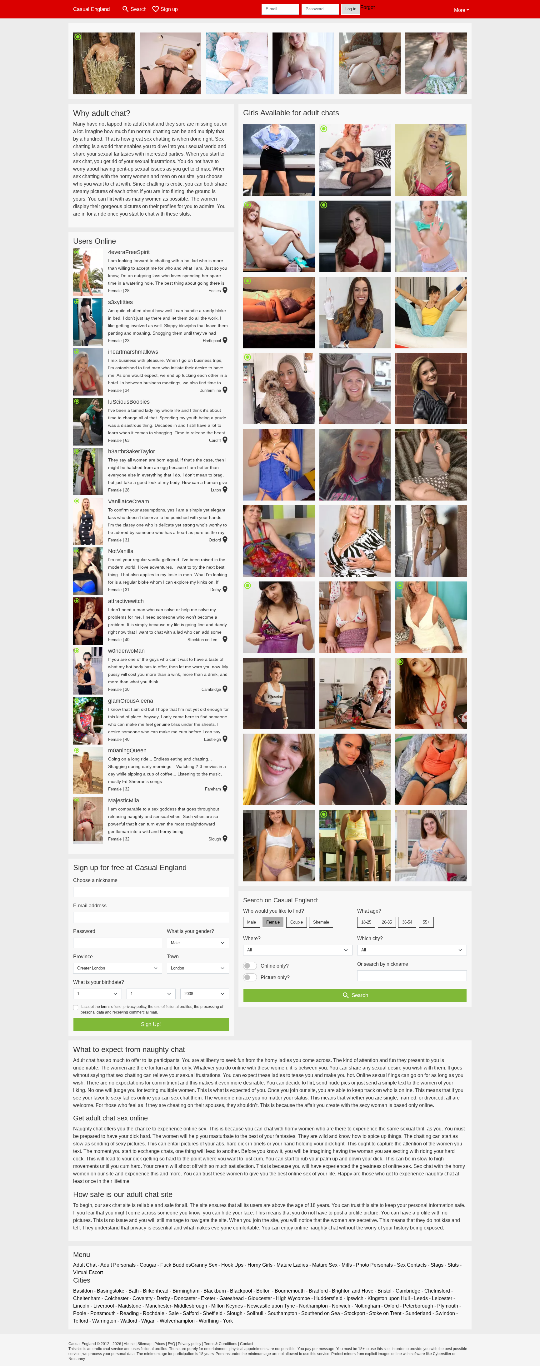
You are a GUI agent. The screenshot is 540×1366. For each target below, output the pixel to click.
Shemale (321, 922)
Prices (159, 1344)
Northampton (313, 1306)
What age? (369, 911)
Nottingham (367, 1306)
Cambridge (408, 1291)
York (228, 1321)
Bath (133, 1291)
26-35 (387, 922)
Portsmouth (103, 1313)
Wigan (148, 1321)
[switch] (250, 966)
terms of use (111, 1007)
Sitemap (145, 1344)
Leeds (421, 1298)
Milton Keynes (227, 1306)
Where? (252, 938)
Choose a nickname (95, 880)
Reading (129, 1313)
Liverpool (103, 1306)
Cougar (148, 1265)
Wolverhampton (177, 1321)
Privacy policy (189, 1344)
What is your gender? (190, 931)
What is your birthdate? (98, 982)
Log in (350, 9)
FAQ (171, 1344)
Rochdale (153, 1313)
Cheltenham (86, 1298)
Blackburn (214, 1291)
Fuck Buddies (175, 1265)
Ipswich (355, 1298)
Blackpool (241, 1291)
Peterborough (418, 1306)
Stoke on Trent (385, 1313)
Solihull (255, 1313)
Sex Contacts (412, 1265)
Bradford (318, 1291)
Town (173, 956)
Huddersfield (328, 1298)
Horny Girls (260, 1265)
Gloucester (260, 1298)
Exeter (208, 1298)
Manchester (158, 1306)
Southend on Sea (320, 1313)
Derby (163, 1298)
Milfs (347, 1265)
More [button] (459, 10)
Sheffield (212, 1313)
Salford (191, 1313)
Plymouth (447, 1306)
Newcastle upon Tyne (271, 1306)
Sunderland (418, 1313)
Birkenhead (155, 1291)
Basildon (83, 1291)
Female (273, 922)
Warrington (104, 1321)
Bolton (263, 1291)
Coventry (142, 1298)
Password (84, 931)
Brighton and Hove (352, 1291)
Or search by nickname (382, 964)
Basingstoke (110, 1291)
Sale (173, 1313)
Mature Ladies (292, 1265)
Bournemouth (290, 1291)
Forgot (367, 7)
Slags (437, 1265)
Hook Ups (232, 1265)
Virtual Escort (88, 1272)
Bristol (385, 1291)
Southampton (282, 1313)
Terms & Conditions (220, 1344)
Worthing (209, 1321)
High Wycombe (293, 1298)
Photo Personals (374, 1265)
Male (251, 922)
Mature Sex (325, 1265)
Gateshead (231, 1298)
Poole (79, 1313)
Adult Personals (118, 1265)
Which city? (370, 938)
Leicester (442, 1298)
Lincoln (81, 1306)
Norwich (341, 1306)
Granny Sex (204, 1265)
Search (355, 995)
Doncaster (185, 1298)
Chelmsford (437, 1291)
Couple (296, 922)
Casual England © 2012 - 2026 (94, 1344)
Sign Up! (151, 1024)
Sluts (453, 1265)
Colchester (116, 1298)
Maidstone (129, 1306)
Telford (80, 1321)
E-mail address (90, 905)
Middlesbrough (190, 1306)
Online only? (275, 966)
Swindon (445, 1313)
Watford (128, 1321)
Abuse (129, 1344)
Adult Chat (85, 1265)
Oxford (391, 1306)
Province (83, 956)
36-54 (407, 922)
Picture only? (275, 977)
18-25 (366, 922)
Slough (234, 1313)
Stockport (354, 1313)
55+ (426, 922)
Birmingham (185, 1291)
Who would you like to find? (273, 911)
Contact (246, 1344)
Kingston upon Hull (389, 1298)
